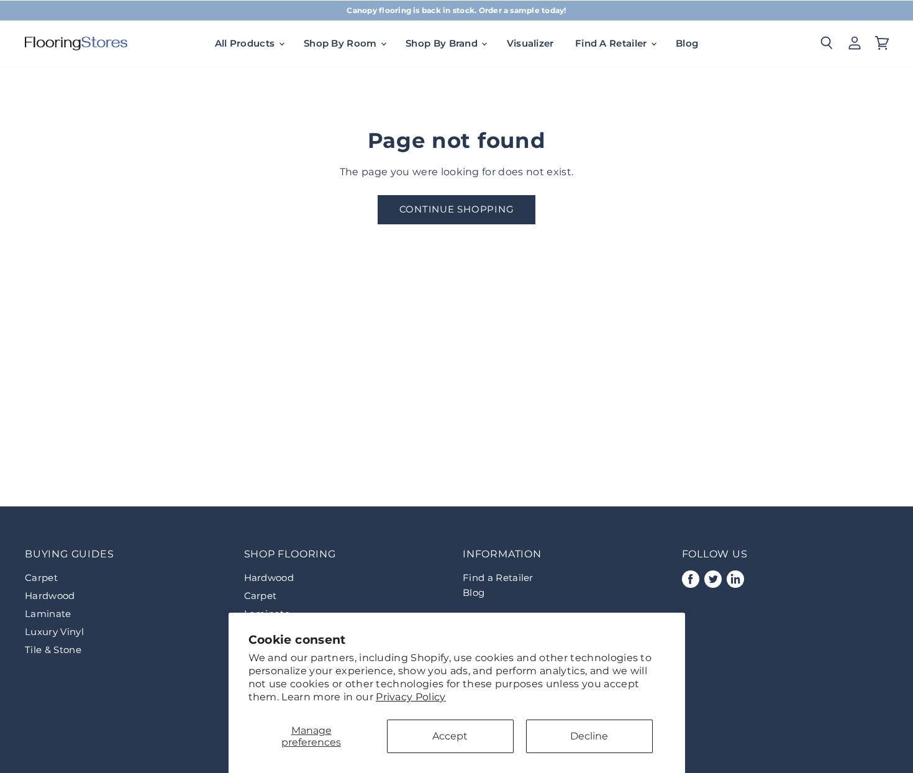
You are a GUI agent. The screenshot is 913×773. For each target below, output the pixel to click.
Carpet (41, 577)
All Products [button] (246, 43)
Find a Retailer (498, 577)
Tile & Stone (53, 650)
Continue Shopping (456, 209)
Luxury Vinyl (54, 632)
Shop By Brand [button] (443, 43)
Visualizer (530, 43)
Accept (450, 736)
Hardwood (50, 595)
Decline (589, 736)
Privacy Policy (410, 697)
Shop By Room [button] (341, 43)
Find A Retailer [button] (612, 43)
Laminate (48, 614)
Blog (687, 43)
